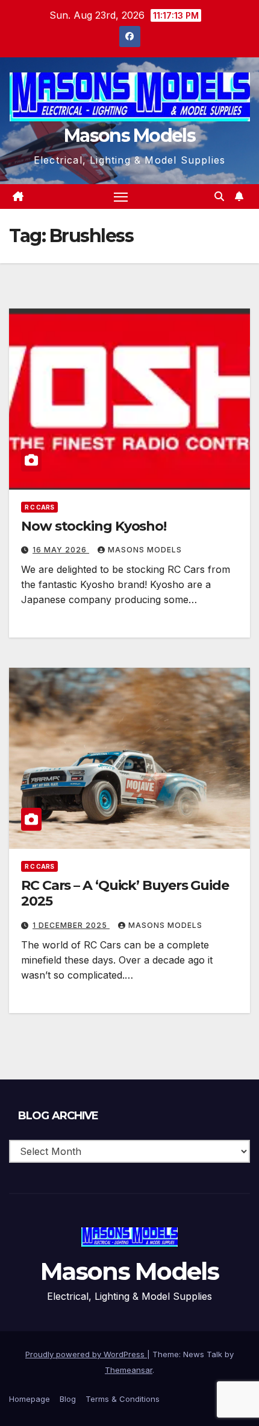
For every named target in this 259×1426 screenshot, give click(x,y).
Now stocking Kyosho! (93, 526)
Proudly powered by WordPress (86, 1354)
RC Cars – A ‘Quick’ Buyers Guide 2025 (125, 893)
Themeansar (128, 1370)
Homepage (29, 1399)
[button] (219, 196)
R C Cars (39, 507)
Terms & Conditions (123, 1399)
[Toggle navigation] (121, 196)
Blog (68, 1399)
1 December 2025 (71, 925)
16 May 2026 (61, 549)
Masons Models (129, 135)
